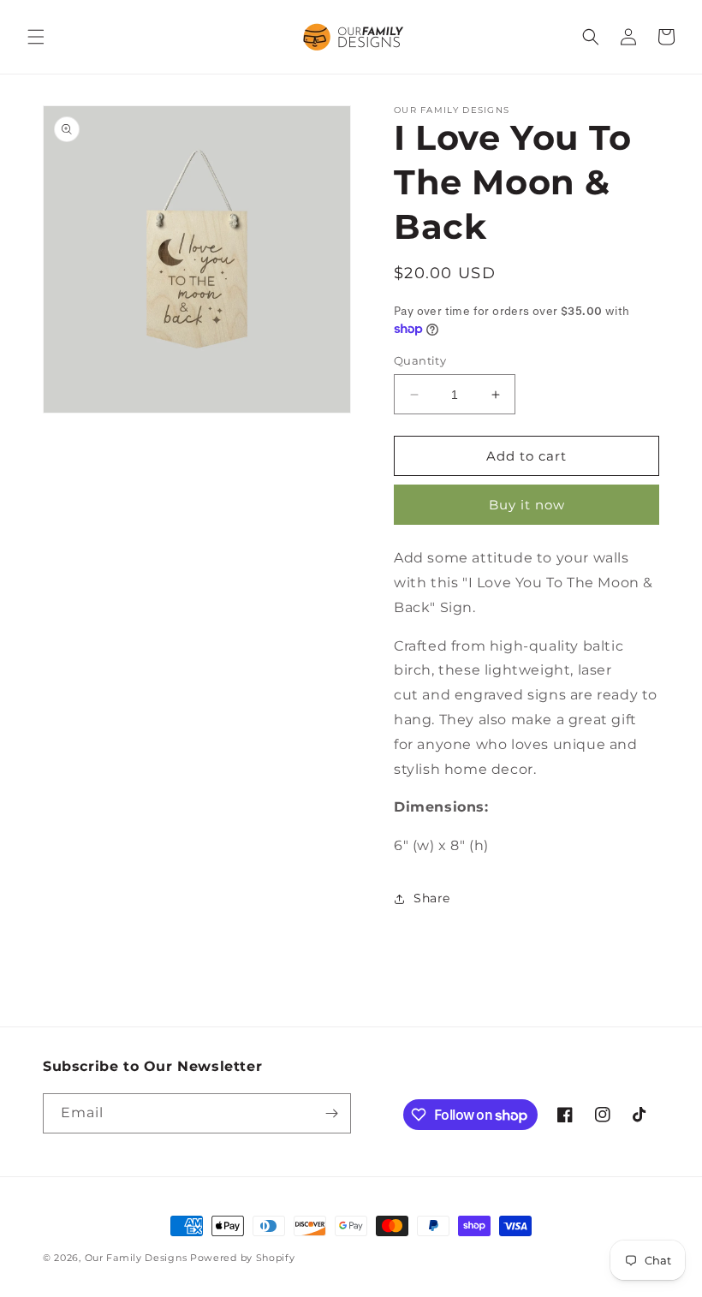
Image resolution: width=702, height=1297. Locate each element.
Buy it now (527, 505)
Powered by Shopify (242, 1258)
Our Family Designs (136, 1258)
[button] (36, 37)
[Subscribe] (331, 1113)
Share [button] (431, 898)
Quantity (420, 360)
